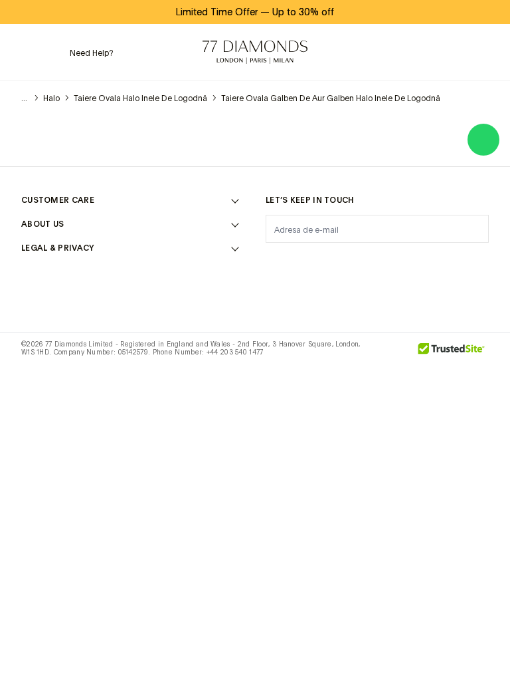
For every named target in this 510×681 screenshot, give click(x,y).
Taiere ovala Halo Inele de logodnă (140, 98)
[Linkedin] (412, 262)
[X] (343, 262)
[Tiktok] (481, 262)
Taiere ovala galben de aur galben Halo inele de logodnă (330, 98)
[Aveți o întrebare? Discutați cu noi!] (483, 140)
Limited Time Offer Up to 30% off (255, 12)
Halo (51, 98)
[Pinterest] (377, 262)
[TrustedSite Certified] (451, 353)
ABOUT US (42, 224)
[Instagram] (274, 262)
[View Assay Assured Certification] (393, 353)
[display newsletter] (472, 228)
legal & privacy (57, 248)
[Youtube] (446, 262)
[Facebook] (308, 262)
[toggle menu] (29, 52)
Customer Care (57, 200)
